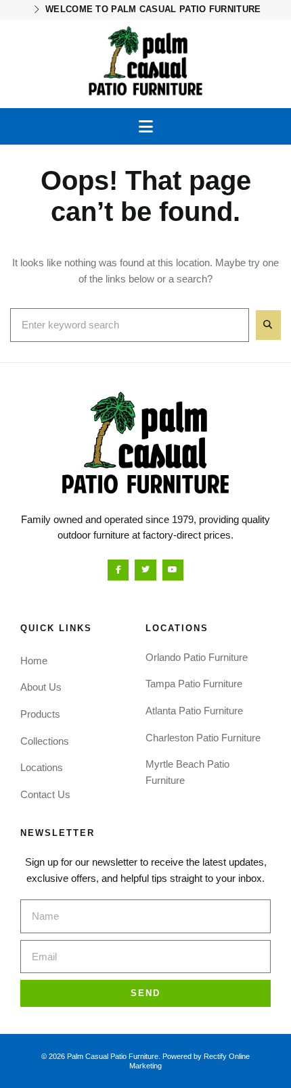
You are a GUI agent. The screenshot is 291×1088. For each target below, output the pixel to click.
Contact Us (45, 794)
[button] (146, 126)
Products (40, 714)
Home (33, 660)
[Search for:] (129, 325)
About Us (41, 687)
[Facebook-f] (118, 570)
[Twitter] (145, 570)
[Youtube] (172, 570)
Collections (44, 741)
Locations (41, 767)
